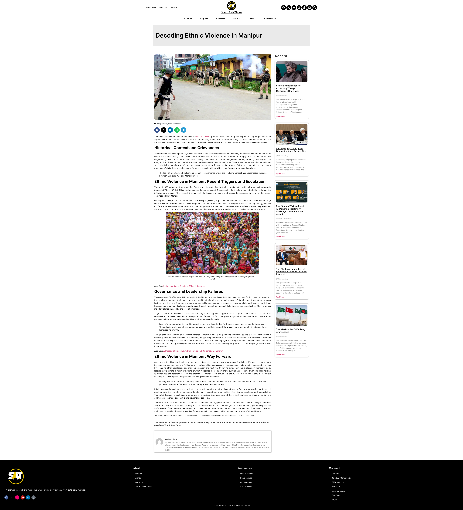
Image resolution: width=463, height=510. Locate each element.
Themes (188, 19)
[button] (157, 130)
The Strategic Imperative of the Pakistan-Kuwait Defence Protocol (291, 272)
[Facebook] (283, 7)
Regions (204, 19)
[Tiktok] (304, 7)
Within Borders (174, 124)
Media (236, 19)
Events (251, 19)
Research (220, 19)
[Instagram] (299, 7)
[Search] (314, 7)
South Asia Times (231, 12)
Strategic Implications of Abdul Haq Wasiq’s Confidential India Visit (288, 88)
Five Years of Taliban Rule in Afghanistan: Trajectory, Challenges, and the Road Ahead (290, 210)
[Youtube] (294, 7)
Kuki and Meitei (203, 136)
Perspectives (162, 124)
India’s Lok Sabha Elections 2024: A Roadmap (184, 286)
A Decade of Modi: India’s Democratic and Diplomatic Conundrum (193, 351)
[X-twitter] (288, 7)
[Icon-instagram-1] (17, 497)
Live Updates (269, 19)
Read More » (280, 116)
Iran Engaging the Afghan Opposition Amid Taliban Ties (291, 149)
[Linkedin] (309, 7)
